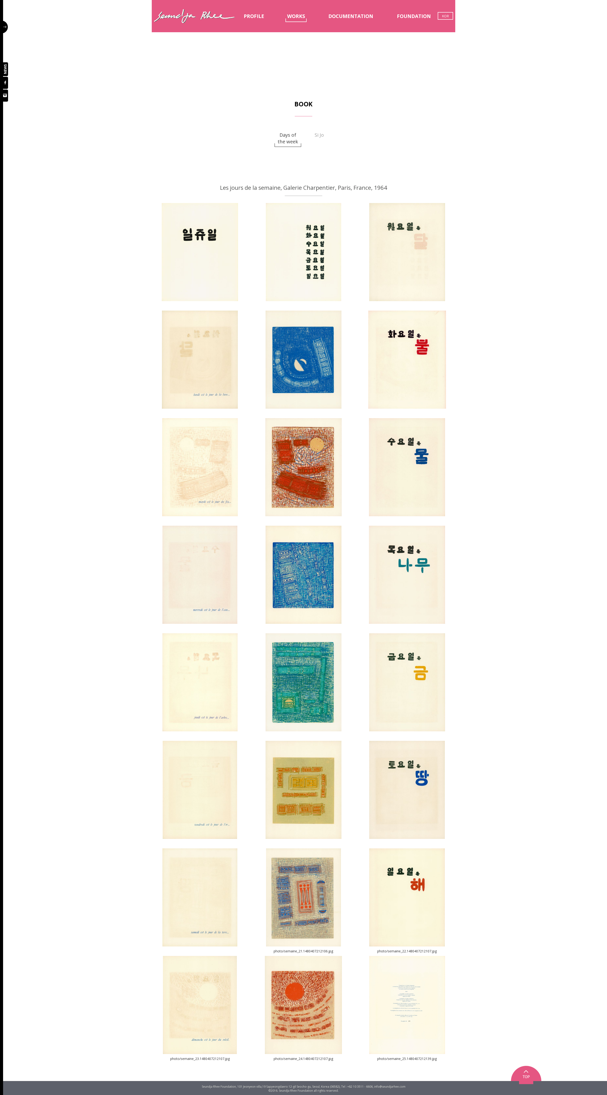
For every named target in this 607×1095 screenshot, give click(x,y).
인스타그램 (5, 96)
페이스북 (5, 83)
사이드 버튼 (5, 27)
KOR (445, 16)
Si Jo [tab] (319, 135)
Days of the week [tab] (288, 138)
